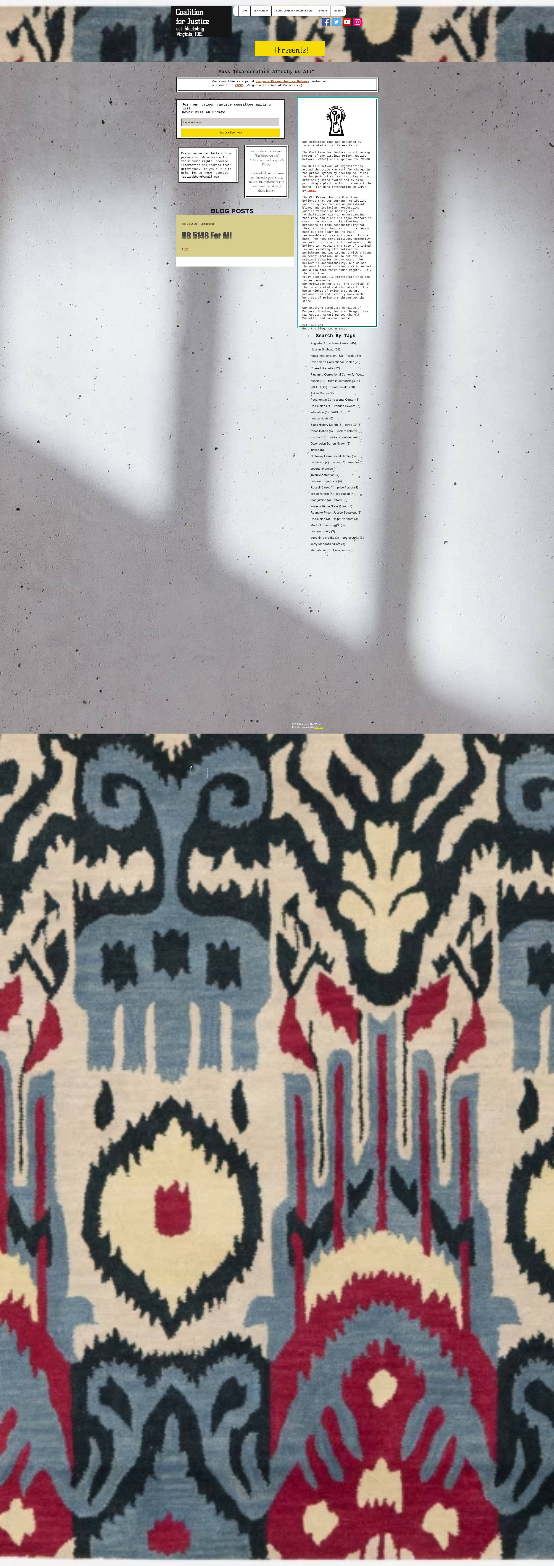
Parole (353, 355)
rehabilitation (322, 431)
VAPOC (319, 387)
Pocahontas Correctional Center (335, 399)
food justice (321, 500)
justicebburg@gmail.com (200, 176)
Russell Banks (323, 487)
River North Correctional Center (335, 362)
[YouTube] (347, 22)
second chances (324, 468)
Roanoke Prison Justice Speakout (336, 512)
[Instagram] (357, 22)
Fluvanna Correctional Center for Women (338, 374)
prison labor (347, 487)
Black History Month (327, 424)
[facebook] (191, 768)
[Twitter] (336, 22)
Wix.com (318, 727)
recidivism (320, 462)
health (318, 380)
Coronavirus (343, 550)
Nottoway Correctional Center (333, 456)
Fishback (319, 437)
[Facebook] (326, 22)
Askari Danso (322, 393)
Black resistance (348, 431)
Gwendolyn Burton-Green (330, 443)
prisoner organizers (326, 481)
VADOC (338, 412)
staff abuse (320, 550)
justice (317, 449)
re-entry (356, 462)
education (320, 412)
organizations (351, 166)
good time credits (325, 537)
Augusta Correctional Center (333, 343)
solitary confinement (346, 437)
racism (338, 462)
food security (352, 537)
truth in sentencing (344, 380)
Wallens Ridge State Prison (331, 506)
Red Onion (320, 406)
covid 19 (353, 424)
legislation (345, 493)
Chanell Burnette (325, 368)
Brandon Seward (346, 406)
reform (340, 500)
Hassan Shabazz (325, 349)
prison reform (322, 493)
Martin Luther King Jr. (328, 525)
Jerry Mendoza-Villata (328, 544)
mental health (342, 387)
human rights (322, 418)
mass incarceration (327, 355)
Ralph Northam (345, 518)
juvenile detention (325, 475)
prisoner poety (323, 531)
